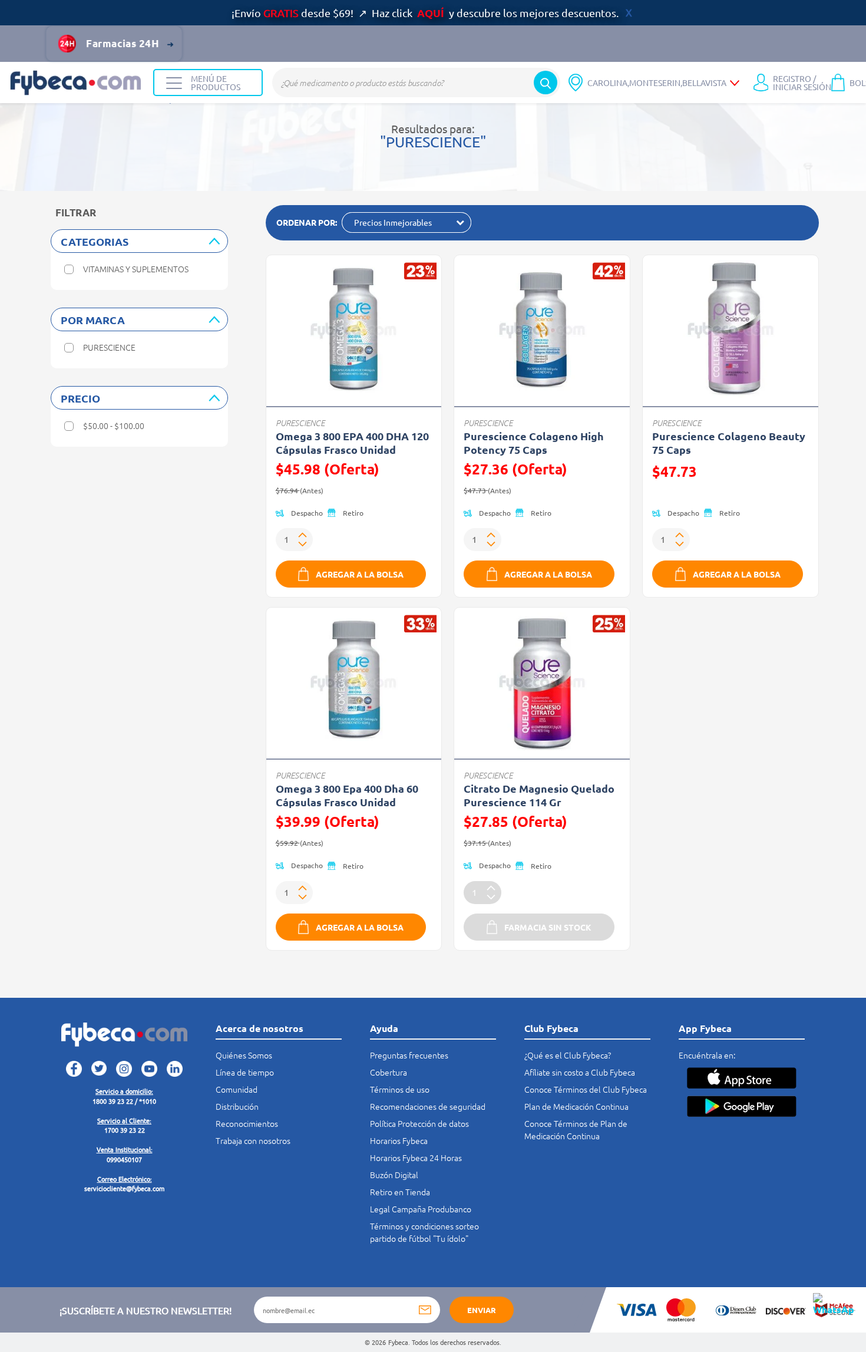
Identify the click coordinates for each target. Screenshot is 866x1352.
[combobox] (416, 82)
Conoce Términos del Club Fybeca (585, 1089)
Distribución (237, 1106)
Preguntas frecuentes (409, 1055)
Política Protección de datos (419, 1123)
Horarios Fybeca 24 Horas (416, 1157)
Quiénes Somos (244, 1055)
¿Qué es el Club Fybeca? (567, 1055)
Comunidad (236, 1089)
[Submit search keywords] (545, 82)
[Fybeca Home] (76, 83)
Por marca (93, 320)
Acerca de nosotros (259, 1028)
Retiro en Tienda (400, 1192)
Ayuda (384, 1028)
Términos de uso (399, 1089)
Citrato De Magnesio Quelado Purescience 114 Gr (539, 795)
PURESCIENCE (300, 423)
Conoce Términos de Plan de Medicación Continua (575, 1129)
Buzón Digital (394, 1174)
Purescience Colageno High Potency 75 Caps (534, 442)
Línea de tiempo (245, 1072)
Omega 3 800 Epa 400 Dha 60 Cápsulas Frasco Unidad (347, 795)
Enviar (481, 1310)
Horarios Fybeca (399, 1140)
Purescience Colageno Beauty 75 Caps (728, 442)
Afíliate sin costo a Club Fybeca (579, 1072)
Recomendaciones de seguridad (427, 1106)
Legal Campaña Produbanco (420, 1209)
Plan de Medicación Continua (576, 1106)
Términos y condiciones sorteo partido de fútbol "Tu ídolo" (424, 1232)
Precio (80, 398)
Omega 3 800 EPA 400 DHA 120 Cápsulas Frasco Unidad (352, 442)
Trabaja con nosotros (253, 1140)
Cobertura (388, 1072)
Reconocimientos (247, 1123)
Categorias (94, 241)
